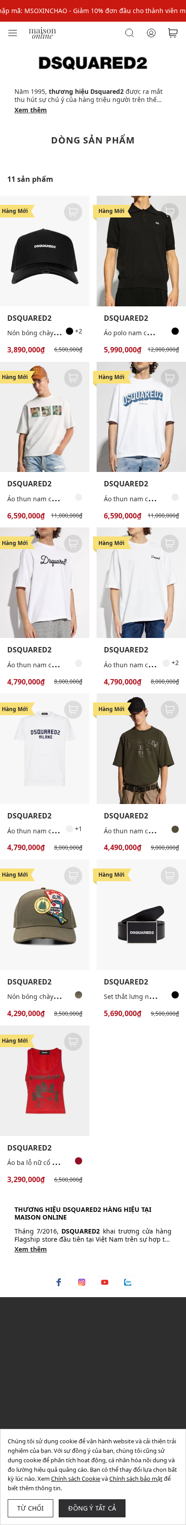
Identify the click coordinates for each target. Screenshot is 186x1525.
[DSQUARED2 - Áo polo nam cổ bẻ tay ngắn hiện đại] (141, 251)
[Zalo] (128, 1282)
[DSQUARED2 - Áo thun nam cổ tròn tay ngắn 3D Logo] (141, 417)
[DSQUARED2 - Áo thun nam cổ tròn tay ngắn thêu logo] (44, 582)
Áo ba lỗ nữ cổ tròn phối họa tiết (56, 1162)
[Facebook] (58, 1282)
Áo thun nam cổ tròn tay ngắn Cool (60, 831)
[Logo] (42, 32)
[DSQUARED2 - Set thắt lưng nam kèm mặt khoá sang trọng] (141, 915)
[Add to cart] (73, 212)
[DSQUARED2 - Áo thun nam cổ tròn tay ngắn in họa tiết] (44, 417)
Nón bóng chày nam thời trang (54, 332)
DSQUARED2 (29, 318)
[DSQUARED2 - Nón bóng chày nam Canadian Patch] (44, 915)
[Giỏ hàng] (173, 33)
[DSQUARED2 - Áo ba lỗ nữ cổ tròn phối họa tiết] (44, 1081)
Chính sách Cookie (75, 1478)
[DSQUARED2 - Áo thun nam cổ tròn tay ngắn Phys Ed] (141, 748)
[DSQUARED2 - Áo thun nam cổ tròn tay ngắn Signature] (141, 582)
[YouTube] (105, 1282)
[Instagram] (81, 1282)
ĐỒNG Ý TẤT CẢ (92, 1508)
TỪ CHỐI (30, 1508)
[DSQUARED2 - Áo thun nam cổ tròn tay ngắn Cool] (44, 748)
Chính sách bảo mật (136, 1478)
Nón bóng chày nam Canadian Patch (62, 996)
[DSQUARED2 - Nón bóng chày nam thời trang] (44, 251)
